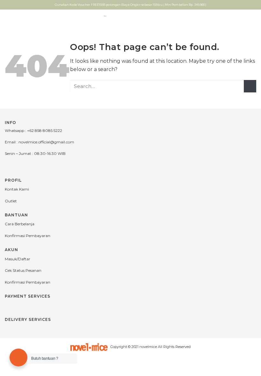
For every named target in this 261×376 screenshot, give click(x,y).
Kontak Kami (17, 189)
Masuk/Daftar (17, 259)
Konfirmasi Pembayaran (27, 235)
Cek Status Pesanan (23, 270)
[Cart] (253, 16)
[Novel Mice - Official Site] (105, 16)
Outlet (11, 201)
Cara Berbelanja (19, 223)
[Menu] (8, 16)
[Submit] (250, 86)
